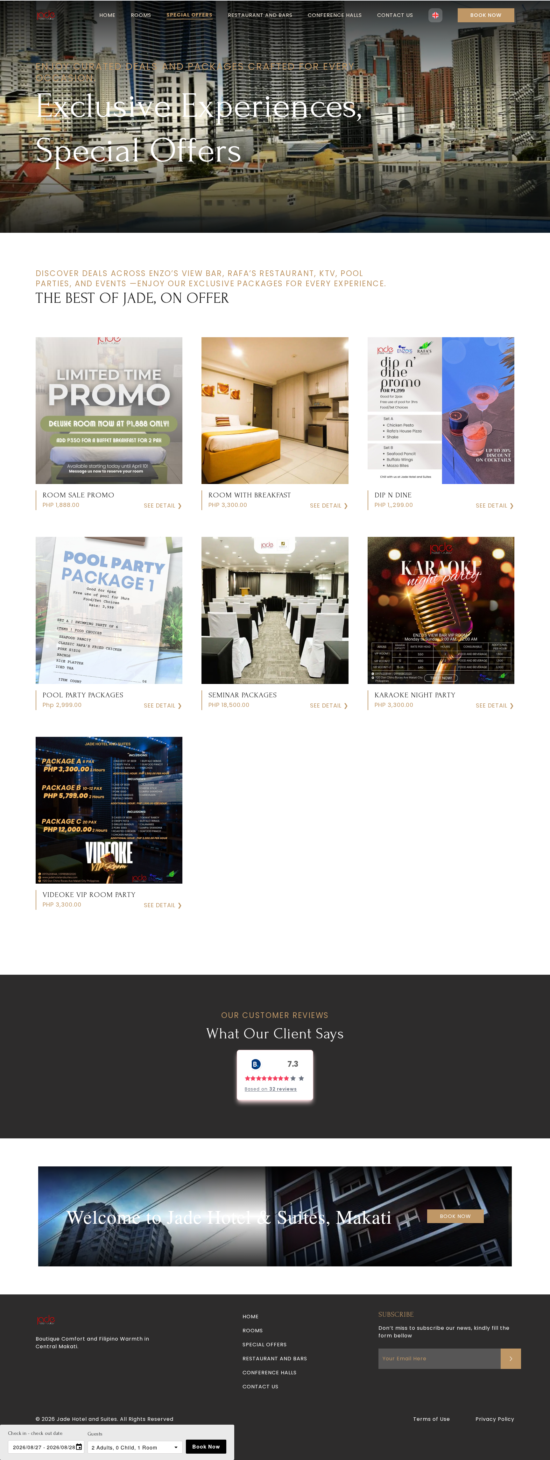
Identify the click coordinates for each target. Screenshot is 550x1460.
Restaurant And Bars (260, 15)
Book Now (486, 15)
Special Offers (189, 14)
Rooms (141, 15)
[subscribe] (511, 1359)
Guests (95, 1434)
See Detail (163, 505)
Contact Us (395, 15)
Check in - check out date (35, 1433)
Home (107, 15)
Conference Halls (335, 15)
